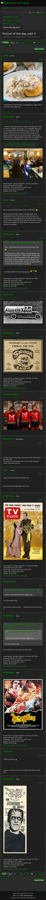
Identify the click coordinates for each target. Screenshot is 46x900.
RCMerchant (8, 116)
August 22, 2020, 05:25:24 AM (11, 120)
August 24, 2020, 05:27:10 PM (11, 755)
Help (14, 893)
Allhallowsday (9, 581)
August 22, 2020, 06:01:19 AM (11, 237)
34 (38, 43)
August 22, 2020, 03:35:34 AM (11, 59)
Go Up (4, 874)
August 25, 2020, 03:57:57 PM (11, 782)
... (23, 43)
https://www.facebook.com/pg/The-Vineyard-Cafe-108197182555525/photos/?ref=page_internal (20, 144)
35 (43, 43)
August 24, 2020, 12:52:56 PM (11, 585)
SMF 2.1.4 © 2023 (18, 895)
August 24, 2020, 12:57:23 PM (11, 619)
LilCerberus (8, 439)
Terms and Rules (22, 893)
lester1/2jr (8, 294)
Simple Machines (28, 895)
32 (30, 43)
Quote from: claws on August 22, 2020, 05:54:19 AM (22, 242)
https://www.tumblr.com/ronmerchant (15, 193)
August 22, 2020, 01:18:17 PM (11, 336)
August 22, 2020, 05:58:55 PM (11, 397)
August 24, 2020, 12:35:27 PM (11, 499)
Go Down (5, 43)
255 (5, 46)
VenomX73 (8, 751)
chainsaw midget (11, 394)
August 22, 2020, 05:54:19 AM (11, 203)
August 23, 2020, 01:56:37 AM (11, 473)
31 (26, 43)
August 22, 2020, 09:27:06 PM (11, 442)
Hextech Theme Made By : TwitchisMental (23, 898)
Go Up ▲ (30, 893)
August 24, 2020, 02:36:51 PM (11, 676)
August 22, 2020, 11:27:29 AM (11, 298)
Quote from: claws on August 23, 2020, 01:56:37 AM (22, 590)
